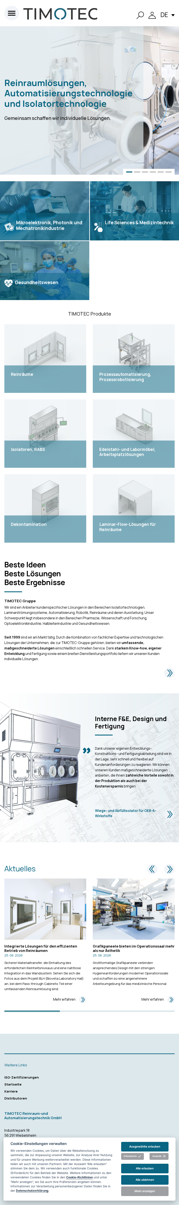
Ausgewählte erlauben (144, 1146)
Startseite (13, 1084)
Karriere (11, 1091)
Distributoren (15, 1098)
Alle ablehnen (145, 1179)
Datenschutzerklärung (32, 1190)
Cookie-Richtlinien (79, 1177)
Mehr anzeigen (144, 1191)
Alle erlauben (145, 1168)
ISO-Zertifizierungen (21, 1077)
